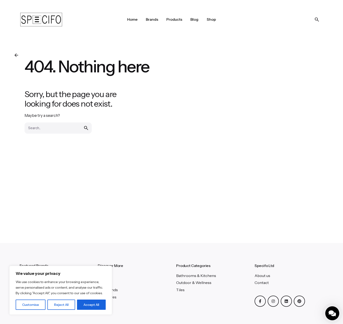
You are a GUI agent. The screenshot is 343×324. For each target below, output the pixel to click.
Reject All (61, 305)
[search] (86, 128)
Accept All (91, 305)
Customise (30, 305)
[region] (60, 290)
